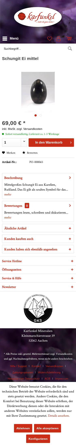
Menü (14, 38)
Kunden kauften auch (18, 238)
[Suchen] (70, 49)
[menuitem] (38, 49)
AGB (47, 378)
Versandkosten (64, 354)
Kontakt (36, 366)
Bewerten (31, 152)
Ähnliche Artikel (15, 228)
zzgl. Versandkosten (29, 128)
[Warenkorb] (69, 39)
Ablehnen (23, 428)
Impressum (61, 378)
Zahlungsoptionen (22, 372)
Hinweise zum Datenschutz (24, 378)
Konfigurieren (38, 438)
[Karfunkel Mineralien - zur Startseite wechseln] (38, 17)
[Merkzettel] (49, 39)
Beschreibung (13, 177)
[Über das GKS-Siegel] (38, 321)
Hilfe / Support (18, 366)
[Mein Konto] (59, 39)
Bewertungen (13, 205)
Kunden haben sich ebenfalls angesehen (30, 249)
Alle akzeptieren (47, 428)
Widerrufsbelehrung (49, 372)
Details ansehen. (59, 415)
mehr (7, 194)
